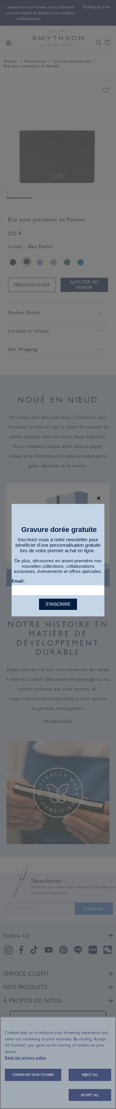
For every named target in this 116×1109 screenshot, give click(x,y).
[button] (98, 498)
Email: (18, 581)
